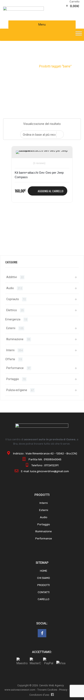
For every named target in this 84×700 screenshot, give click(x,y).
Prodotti (30, 66)
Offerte (10, 359)
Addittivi (11, 277)
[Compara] (20, 161)
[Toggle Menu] (78, 34)
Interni (10, 350)
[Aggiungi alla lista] (20, 154)
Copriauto (12, 299)
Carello (43, 599)
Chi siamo (43, 577)
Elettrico (11, 310)
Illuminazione (14, 339)
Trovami (42, 689)
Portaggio (12, 379)
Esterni (10, 328)
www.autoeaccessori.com (19, 689)
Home (17, 66)
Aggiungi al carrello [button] (50, 191)
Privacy (63, 689)
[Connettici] (42, 633)
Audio (10, 288)
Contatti (44, 592)
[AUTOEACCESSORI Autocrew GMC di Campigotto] (23, 9)
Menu (42, 24)
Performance (15, 368)
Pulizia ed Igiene (16, 390)
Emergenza (12, 319)
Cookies (52, 689)
